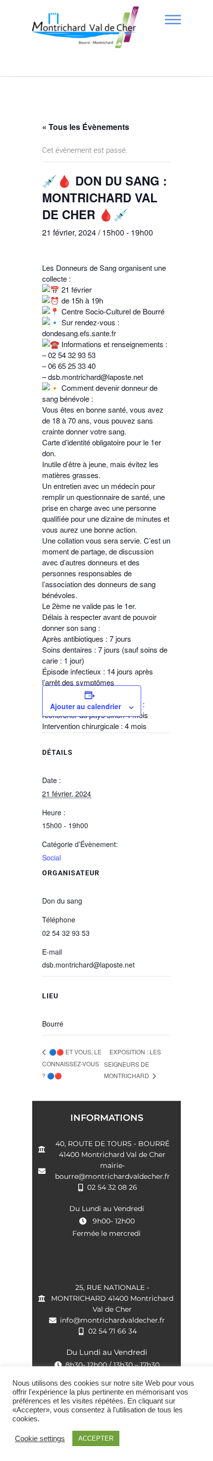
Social (51, 857)
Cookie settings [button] (40, 1439)
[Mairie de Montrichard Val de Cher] (85, 31)
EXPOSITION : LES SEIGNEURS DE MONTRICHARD (132, 1063)
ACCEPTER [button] (95, 1438)
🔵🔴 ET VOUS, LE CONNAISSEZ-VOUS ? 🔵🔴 (72, 1063)
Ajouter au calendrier (85, 706)
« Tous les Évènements (85, 126)
